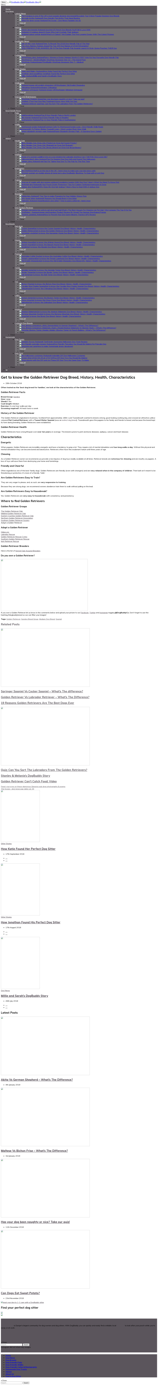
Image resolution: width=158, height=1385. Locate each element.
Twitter (92, 612)
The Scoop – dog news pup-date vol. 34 (17, 789)
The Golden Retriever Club (12, 511)
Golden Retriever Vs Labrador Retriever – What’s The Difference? (45, 697)
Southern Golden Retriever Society (15, 520)
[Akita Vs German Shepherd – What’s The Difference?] (45, 1074)
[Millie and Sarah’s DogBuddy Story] (20, 988)
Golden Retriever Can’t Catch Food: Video (29, 781)
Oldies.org (5, 532)
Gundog (16, 397)
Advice (9, 1371)
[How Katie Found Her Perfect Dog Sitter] (20, 841)
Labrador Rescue (8, 534)
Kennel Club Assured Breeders (27, 551)
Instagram (104, 612)
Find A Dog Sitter (13, 1376)
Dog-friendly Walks (14, 1365)
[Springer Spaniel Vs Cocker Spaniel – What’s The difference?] (45, 686)
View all (23, 23)
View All (23, 150)
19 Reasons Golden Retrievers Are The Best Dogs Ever (37, 703)
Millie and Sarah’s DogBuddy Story (24, 995)
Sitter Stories (6, 843)
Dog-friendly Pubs (14, 1362)
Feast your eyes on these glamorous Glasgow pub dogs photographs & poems (33, 786)
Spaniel (59, 619)
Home (8, 1355)
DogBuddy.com (7, 1325)
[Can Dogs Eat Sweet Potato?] (45, 1288)
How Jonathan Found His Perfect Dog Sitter (30, 922)
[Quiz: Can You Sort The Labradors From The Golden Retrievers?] (45, 765)
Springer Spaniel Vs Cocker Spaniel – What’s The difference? (42, 691)
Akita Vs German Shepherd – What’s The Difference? (37, 1079)
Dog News (5, 990)
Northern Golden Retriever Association (17, 518)
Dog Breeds (11, 1360)
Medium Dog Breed (47, 619)
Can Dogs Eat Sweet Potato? (20, 1293)
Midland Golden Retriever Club (13, 513)
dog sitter (120, 1325)
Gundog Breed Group (29, 619)
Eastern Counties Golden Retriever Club (17, 516)
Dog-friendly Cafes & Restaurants (21, 1367)
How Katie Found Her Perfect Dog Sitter (28, 849)
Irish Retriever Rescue (10, 541)
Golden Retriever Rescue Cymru (14, 537)
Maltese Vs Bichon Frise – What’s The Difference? (34, 1150)
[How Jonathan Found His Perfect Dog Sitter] (20, 915)
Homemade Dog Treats (16, 1369)
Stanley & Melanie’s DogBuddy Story (25, 775)
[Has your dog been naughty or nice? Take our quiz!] (45, 1217)
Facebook (85, 612)
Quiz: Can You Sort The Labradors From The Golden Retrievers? (44, 770)
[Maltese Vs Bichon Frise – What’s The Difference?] (45, 1145)
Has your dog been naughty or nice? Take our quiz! (35, 1222)
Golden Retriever (13, 619)
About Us (10, 1374)
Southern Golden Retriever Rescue (15, 539)
